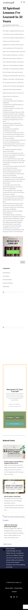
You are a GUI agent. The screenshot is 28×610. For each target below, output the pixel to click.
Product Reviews (8, 283)
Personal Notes (7, 25)
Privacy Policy (18, 588)
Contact (14, 591)
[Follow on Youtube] (11, 597)
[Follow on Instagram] (14, 597)
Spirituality (15, 25)
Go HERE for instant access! (14, 406)
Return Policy (9, 588)
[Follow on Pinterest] (17, 597)
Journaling (6, 276)
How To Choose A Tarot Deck (12, 496)
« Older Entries (7, 544)
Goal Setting (6, 272)
